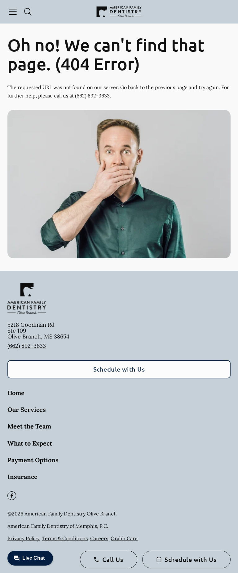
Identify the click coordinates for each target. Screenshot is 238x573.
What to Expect (29, 443)
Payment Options (33, 460)
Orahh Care (124, 538)
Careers (99, 538)
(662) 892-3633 (92, 96)
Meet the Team (29, 426)
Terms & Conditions (65, 538)
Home (15, 393)
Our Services (26, 409)
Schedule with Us (119, 369)
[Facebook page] (11, 495)
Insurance (22, 476)
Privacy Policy (23, 538)
